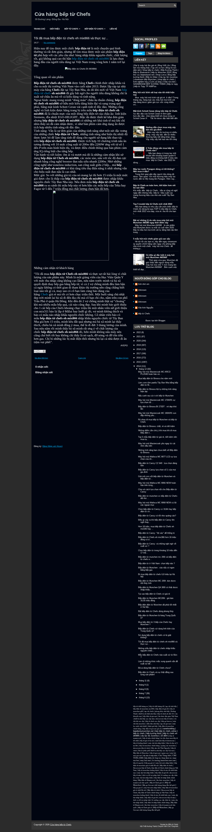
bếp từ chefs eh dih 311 (165, 714)
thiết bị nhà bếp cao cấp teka (144, 719)
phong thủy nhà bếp (162, 711)
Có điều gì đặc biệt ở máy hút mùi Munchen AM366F (160, 256)
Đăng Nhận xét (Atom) (53, 446)
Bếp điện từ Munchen (141, 753)
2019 (138, 345)
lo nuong (156, 760)
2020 (138, 341)
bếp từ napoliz (138, 763)
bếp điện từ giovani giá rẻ (152, 729)
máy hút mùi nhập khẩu (164, 763)
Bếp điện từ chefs (166, 765)
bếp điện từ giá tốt (162, 709)
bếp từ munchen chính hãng (149, 745)
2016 (138, 357)
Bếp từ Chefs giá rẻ (157, 783)
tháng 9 (142, 685)
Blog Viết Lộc (164, 65)
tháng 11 (143, 680)
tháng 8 (142, 689)
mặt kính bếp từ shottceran (164, 741)
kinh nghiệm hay (140, 82)
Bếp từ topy (172, 84)
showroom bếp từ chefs (164, 719)
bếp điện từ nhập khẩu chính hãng (157, 802)
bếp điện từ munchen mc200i (143, 709)
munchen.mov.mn (168, 760)
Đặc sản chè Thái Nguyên (160, 748)
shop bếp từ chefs (166, 79)
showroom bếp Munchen (145, 79)
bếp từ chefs (139, 733)
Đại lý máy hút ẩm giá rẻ (145, 65)
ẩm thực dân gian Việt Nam (168, 716)
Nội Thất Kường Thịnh (148, 826)
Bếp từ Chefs (72, 29)
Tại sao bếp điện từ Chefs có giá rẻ (154, 594)
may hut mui (145, 760)
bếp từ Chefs (144, 313)
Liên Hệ (113, 29)
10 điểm (164, 736)
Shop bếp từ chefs (150, 70)
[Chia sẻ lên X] (41, 351)
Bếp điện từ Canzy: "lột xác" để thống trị (156, 533)
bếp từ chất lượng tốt (156, 706)
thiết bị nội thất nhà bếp (147, 714)
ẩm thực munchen (163, 780)
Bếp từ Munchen (160, 807)
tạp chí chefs (148, 711)
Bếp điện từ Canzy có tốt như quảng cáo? (157, 515)
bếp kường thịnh (153, 733)
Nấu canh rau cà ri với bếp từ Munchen (156, 396)
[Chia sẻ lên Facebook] (44, 351)
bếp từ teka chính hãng (151, 738)
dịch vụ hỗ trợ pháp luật (151, 775)
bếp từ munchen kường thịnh (148, 770)
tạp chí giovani (165, 724)
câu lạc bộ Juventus (150, 736)
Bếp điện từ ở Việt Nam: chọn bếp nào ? (156, 563)
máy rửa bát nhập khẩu (156, 743)
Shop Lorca (161, 75)
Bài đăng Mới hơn (41, 358)
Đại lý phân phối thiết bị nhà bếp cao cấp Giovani (156, 750)
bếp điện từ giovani (150, 716)
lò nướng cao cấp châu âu (161, 800)
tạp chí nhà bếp (171, 706)
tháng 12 (143, 369)
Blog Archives (164, 53)
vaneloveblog (169, 728)
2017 (138, 353)
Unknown (142, 290)
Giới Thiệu (55, 29)
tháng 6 (142, 697)
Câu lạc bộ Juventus (168, 77)
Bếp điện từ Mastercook (146, 780)
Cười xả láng (155, 82)
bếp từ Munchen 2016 (161, 72)
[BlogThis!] (38, 351)
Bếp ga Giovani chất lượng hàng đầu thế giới (159, 785)
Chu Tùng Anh (164, 755)
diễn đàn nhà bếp (153, 724)
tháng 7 (142, 693)
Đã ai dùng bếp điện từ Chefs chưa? (154, 668)
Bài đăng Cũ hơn (122, 358)
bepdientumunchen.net (143, 731)
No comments (49, 43)
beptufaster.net (147, 75)
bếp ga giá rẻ (149, 763)
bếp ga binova (166, 721)
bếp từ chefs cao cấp (152, 721)
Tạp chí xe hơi (157, 68)
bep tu (158, 758)
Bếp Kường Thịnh (169, 70)
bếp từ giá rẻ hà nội (147, 741)
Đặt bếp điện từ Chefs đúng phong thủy (156, 611)
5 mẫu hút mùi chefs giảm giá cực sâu (151, 239)
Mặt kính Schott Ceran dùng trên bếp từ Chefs (155, 111)
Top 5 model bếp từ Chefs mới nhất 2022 (152, 204)
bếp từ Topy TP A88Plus (145, 86)
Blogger (161, 320)
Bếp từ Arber (151, 77)
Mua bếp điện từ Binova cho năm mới (155, 378)
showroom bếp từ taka (167, 797)
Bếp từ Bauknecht (141, 72)
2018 (138, 349)
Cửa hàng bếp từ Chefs (62, 14)
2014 (138, 366)
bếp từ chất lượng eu (140, 706)
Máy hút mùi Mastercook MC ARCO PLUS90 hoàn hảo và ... (154, 373)
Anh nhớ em (143, 284)
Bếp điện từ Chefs (95, 29)
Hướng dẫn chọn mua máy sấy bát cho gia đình (161, 128)
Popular (139, 53)
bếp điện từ (149, 758)
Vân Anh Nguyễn (145, 308)
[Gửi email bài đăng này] (35, 351)
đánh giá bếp (152, 726)
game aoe (165, 753)
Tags (150, 53)
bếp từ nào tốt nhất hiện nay (161, 795)
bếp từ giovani (155, 753)
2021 (138, 336)
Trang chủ (39, 29)
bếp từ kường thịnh (140, 743)
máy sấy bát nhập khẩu (145, 773)
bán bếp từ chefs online (165, 731)
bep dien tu (166, 758)
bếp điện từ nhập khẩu (150, 755)
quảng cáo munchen (168, 745)
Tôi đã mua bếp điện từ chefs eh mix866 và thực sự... (71, 38)
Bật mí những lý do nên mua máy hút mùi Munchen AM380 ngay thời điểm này (153, 221)
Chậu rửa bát (169, 82)
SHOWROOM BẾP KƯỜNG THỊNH (149, 84)
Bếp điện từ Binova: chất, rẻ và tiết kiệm (156, 426)
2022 (138, 332)
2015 (138, 362)
